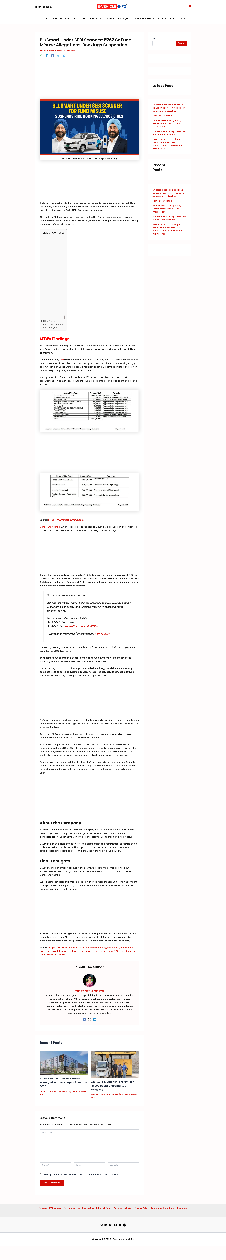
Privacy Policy (141, 1208)
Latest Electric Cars (91, 18)
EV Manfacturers (142, 18)
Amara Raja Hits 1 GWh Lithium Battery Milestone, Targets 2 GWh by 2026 (63, 1082)
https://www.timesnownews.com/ (66, 519)
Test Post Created (162, 115)
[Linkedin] (47, 6)
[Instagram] (43, 6)
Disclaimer (182, 1208)
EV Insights (124, 18)
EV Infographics (71, 1208)
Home (44, 18)
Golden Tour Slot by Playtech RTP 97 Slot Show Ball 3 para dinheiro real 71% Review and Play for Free (167, 144)
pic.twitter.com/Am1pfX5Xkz (81, 626)
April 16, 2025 (102, 633)
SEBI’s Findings (50, 321)
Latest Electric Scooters (64, 18)
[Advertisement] (89, 80)
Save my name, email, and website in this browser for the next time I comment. (80, 1174)
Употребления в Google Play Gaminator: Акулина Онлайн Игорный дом (166, 123)
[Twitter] (39, 6)
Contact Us (176, 18)
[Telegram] (64, 55)
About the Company (53, 324)
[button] (190, 6)
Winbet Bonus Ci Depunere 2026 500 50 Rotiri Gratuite (169, 133)
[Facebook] (36, 6)
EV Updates (55, 1208)
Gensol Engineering (50, 526)
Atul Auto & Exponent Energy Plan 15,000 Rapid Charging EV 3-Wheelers (112, 1086)
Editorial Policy (104, 1208)
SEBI (62, 359)
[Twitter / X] (89, 1019)
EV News (110, 18)
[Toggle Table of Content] (61, 317)
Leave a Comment (48, 1091)
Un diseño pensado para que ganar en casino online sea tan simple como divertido (168, 108)
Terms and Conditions (162, 1208)
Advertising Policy (123, 1208)
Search (155, 38)
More (160, 18)
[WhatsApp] (51, 6)
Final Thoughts (50, 327)
